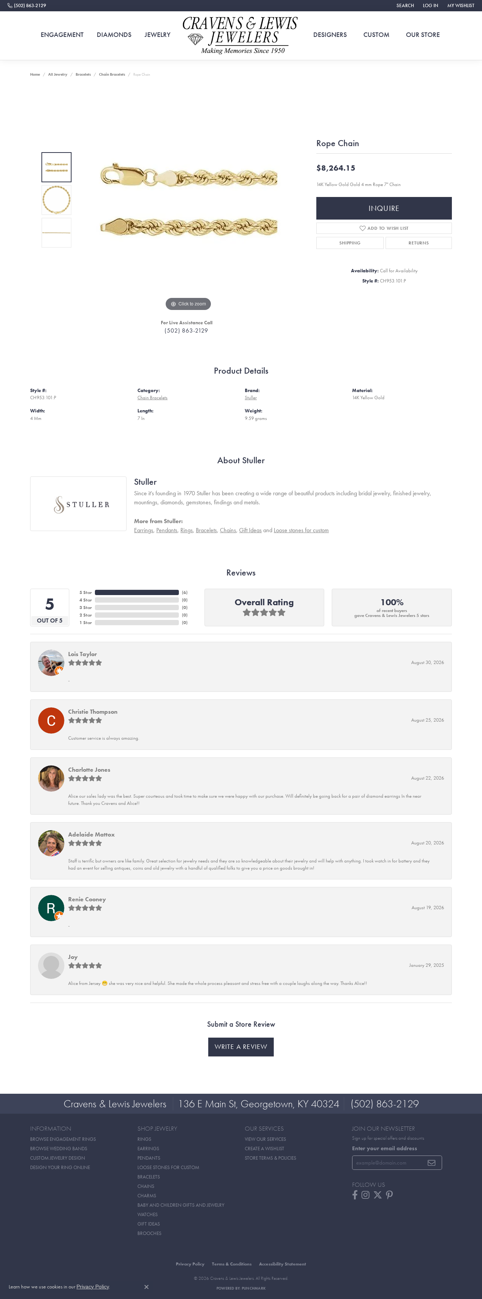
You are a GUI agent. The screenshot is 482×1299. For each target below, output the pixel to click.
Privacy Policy (190, 1264)
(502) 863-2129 (186, 330)
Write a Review (241, 1047)
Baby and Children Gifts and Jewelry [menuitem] (180, 1205)
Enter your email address (384, 1148)
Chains (228, 530)
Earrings (143, 530)
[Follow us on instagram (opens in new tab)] (365, 1195)
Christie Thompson (92, 712)
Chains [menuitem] (145, 1186)
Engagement (62, 35)
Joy (73, 957)
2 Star (85, 615)
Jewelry (158, 35)
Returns (419, 243)
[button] (404, 5)
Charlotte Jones (89, 770)
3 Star (85, 607)
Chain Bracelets (112, 74)
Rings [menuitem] (144, 1139)
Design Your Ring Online (60, 1167)
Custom (376, 35)
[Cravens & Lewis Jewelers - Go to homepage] (241, 35)
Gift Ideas (250, 530)
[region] (188, 200)
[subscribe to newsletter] (432, 1162)
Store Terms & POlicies (270, 1158)
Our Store (423, 35)
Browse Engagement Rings (63, 1139)
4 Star (85, 600)
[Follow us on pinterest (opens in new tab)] (389, 1195)
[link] (27, 5)
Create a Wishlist (264, 1148)
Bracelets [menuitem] (148, 1177)
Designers (330, 35)
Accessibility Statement (282, 1264)
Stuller (251, 397)
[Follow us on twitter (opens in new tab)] (377, 1195)
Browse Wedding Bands (58, 1148)
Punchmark (253, 1288)
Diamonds (114, 35)
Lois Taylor (82, 654)
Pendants (166, 530)
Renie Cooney (87, 899)
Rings (186, 530)
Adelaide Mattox (91, 834)
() (185, 592)
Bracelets (83, 74)
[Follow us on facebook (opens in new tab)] (355, 1195)
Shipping (349, 243)
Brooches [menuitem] (149, 1233)
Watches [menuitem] (147, 1214)
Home (35, 74)
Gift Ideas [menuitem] (148, 1224)
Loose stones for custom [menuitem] (168, 1167)
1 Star (85, 623)
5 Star (85, 592)
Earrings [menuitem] (148, 1148)
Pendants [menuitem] (148, 1158)
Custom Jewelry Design (57, 1158)
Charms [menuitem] (146, 1195)
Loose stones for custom (301, 530)
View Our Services (265, 1139)
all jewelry (57, 74)
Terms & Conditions (232, 1264)
